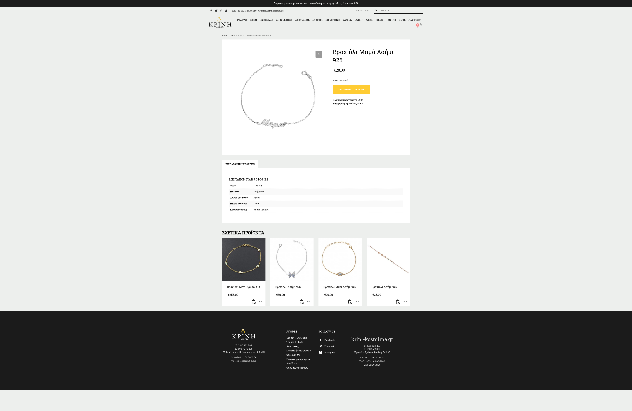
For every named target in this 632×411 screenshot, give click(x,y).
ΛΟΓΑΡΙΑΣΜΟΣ (362, 10)
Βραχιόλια (351, 103)
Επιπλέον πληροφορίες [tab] (240, 164)
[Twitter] (216, 10)
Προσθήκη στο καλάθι (351, 89)
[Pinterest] (221, 10)
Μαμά (360, 103)
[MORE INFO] (260, 302)
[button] (319, 54)
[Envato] (226, 10)
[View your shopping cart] (419, 25)
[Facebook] (211, 10)
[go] (376, 10)
